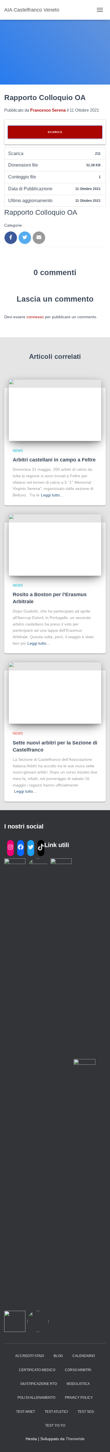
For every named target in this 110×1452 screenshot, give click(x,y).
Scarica (55, 132)
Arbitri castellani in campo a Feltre (54, 460)
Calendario (83, 1356)
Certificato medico (37, 1370)
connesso (35, 317)
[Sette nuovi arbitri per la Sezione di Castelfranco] (55, 692)
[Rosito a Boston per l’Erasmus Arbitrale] (55, 544)
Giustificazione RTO (38, 1384)
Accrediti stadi (29, 1356)
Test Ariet (25, 1412)
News (18, 451)
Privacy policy (79, 1398)
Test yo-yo (55, 1425)
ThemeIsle (75, 1438)
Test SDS (86, 1412)
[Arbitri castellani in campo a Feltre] (55, 410)
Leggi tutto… (52, 495)
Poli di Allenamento (36, 1398)
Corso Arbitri (78, 1370)
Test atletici (56, 1412)
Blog (58, 1356)
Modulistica (78, 1384)
